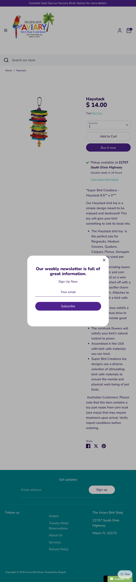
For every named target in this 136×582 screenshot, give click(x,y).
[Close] (104, 260)
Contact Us (121, 578)
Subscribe (68, 306)
